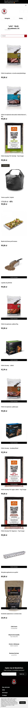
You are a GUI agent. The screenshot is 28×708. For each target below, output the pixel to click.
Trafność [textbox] (4, 35)
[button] (14, 687)
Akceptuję (22, 702)
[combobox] (14, 36)
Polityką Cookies (4, 700)
